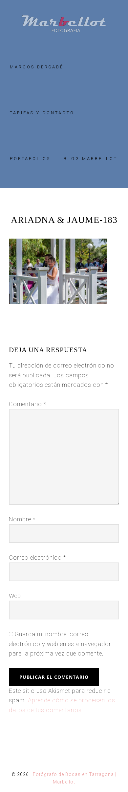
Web (15, 595)
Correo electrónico (37, 557)
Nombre (22, 519)
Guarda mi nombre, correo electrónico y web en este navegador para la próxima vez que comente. (60, 644)
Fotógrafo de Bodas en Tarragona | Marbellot (64, 24)
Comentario (27, 404)
